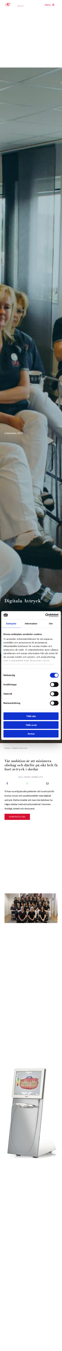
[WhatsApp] (27, 783)
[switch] (54, 684)
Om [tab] (51, 623)
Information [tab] (31, 623)
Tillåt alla (31, 716)
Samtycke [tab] (11, 623)
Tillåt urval (31, 725)
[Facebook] (7, 783)
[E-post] (47, 783)
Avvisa (31, 733)
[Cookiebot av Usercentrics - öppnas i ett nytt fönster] (45, 615)
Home (7, 748)
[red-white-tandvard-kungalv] (18, 2)
